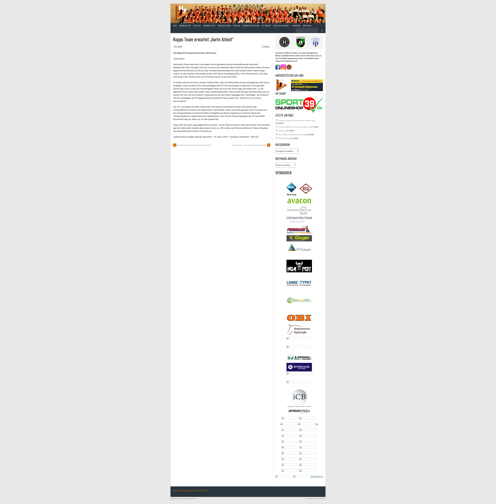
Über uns (236, 25)
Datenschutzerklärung (182, 490)
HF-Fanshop (266, 25)
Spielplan (196, 25)
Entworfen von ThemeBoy (315, 498)
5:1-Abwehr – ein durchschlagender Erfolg (251, 145)
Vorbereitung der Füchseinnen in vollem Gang (296, 120)
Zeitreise (282, 130)
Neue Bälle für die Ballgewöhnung (291, 134)
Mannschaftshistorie (251, 25)
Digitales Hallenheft (281, 25)
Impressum (307, 25)
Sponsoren (296, 25)
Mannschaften (185, 25)
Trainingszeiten (209, 25)
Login (205, 490)
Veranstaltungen (224, 25)
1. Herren (265, 47)
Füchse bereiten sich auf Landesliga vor (294, 127)
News (175, 25)
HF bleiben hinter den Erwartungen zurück (192, 145)
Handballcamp (284, 138)
